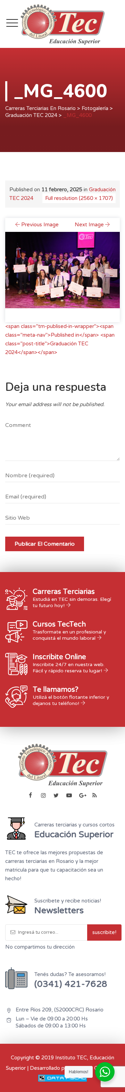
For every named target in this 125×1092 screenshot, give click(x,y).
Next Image (89, 224)
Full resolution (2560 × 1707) (79, 198)
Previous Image (40, 224)
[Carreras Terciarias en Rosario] (62, 24)
